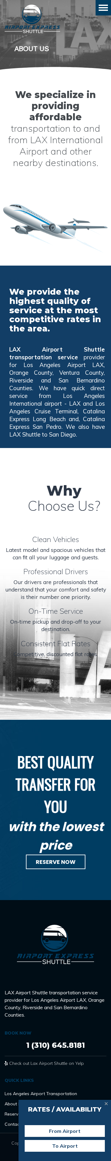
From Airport (64, 1131)
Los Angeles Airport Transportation (41, 1093)
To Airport (65, 1146)
